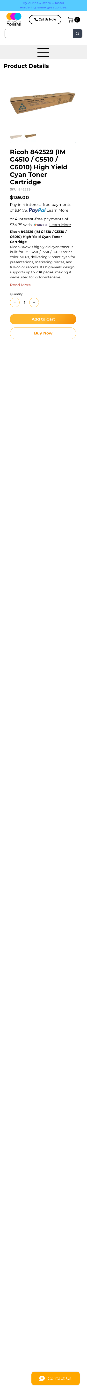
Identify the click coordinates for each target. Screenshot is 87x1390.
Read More (20, 285)
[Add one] (34, 302)
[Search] (77, 33)
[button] (74, 20)
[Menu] (43, 52)
